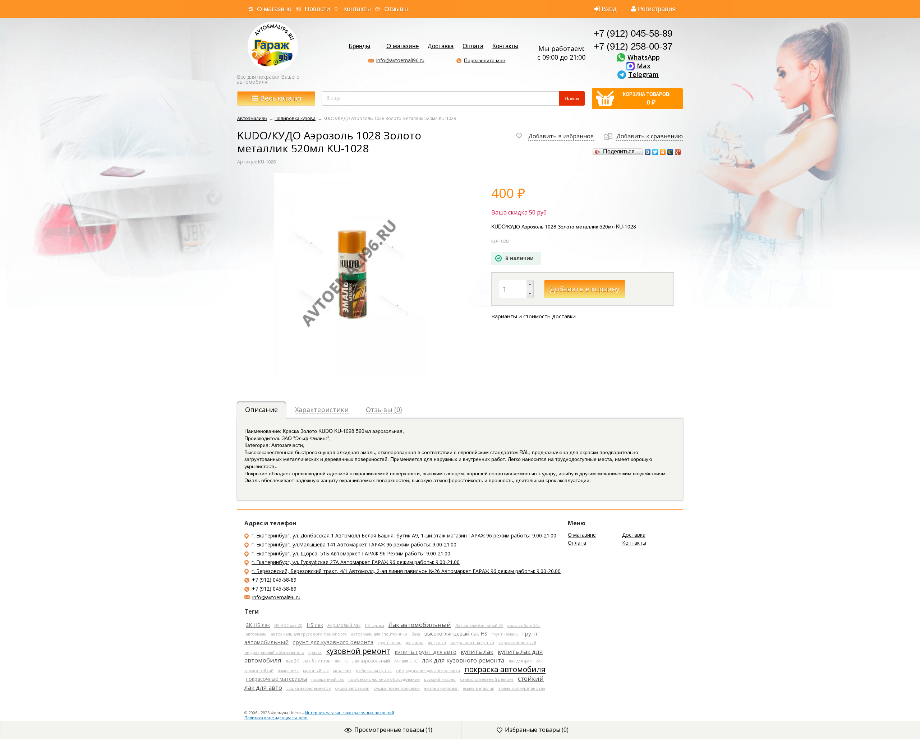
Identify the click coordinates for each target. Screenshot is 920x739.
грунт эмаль (389, 642)
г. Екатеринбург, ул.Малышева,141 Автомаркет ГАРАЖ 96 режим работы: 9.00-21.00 (354, 544)
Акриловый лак (343, 625)
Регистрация (657, 9)
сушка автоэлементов (308, 688)
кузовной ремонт (358, 651)
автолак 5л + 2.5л (523, 625)
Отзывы (396, 9)
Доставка (441, 46)
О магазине (274, 9)
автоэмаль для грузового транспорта (309, 634)
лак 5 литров (317, 661)
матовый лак (316, 670)
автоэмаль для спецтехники (379, 634)
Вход (609, 9)
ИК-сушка (374, 625)
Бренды (359, 46)
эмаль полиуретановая (521, 688)
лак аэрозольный (371, 661)
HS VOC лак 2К (288, 625)
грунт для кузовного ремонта (333, 642)
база (415, 634)
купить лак (477, 651)
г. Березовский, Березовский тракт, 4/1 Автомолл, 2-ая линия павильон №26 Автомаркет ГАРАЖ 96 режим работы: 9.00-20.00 (406, 571)
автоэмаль (256, 634)
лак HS (341, 661)
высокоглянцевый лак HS (455, 633)
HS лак (315, 625)
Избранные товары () (537, 730)
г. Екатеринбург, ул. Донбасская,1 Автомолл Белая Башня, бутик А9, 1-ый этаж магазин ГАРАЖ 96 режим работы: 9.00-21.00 (404, 535)
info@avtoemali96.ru (400, 60)
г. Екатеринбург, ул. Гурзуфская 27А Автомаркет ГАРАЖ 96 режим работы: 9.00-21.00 (356, 562)
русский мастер (440, 679)
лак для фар (520, 661)
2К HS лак (258, 625)
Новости (317, 9)
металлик (342, 670)
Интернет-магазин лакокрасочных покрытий (349, 712)
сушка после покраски (397, 688)
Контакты (357, 9)
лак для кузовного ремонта (463, 660)
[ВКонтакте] (648, 152)
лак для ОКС (406, 661)
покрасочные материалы (276, 678)
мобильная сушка (374, 670)
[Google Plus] (678, 152)
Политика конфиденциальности (276, 717)
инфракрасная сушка (472, 642)
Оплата (473, 46)
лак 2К (292, 661)
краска (315, 652)
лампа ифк (288, 670)
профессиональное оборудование (384, 679)
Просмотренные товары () (393, 730)
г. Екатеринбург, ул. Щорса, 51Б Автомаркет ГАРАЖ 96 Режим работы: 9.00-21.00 (351, 553)
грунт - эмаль (505, 634)
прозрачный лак (327, 679)
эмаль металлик (478, 688)
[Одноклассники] (663, 152)
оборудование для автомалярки (428, 670)
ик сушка (437, 642)
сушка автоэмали (352, 688)
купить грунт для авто (425, 651)
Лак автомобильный (419, 624)
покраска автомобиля (505, 669)
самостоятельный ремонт (487, 679)
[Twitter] (655, 152)
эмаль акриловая (441, 688)
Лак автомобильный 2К (479, 625)
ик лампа (414, 642)
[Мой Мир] (670, 152)
